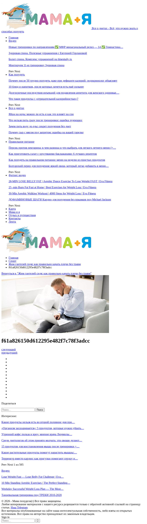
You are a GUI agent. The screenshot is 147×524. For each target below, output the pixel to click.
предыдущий (9, 352)
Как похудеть (17, 74)
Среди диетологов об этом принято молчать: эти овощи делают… (41, 440)
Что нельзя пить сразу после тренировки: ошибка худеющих (45, 120)
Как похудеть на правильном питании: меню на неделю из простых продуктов (57, 159)
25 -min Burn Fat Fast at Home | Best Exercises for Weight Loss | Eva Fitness (52, 187)
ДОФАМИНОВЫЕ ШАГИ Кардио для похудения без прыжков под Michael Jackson (60, 199)
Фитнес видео (17, 175)
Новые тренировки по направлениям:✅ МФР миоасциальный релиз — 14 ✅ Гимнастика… (66, 47)
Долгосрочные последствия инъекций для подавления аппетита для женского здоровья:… (64, 92)
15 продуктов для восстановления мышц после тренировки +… (40, 446)
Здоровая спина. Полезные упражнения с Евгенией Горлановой (48, 53)
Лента (12, 221)
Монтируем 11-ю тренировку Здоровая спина (36, 65)
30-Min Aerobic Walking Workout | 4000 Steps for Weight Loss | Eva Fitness (52, 193)
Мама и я (14, 212)
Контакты (15, 218)
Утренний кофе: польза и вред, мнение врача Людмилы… (36, 434)
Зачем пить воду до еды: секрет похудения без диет (40, 126)
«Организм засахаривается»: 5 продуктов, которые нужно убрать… (42, 428)
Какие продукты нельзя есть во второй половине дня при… (38, 422)
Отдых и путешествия (22, 215)
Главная (13, 37)
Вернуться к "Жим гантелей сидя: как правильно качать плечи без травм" (46, 273)
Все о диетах (16, 108)
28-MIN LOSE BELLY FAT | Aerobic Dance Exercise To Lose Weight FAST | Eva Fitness (60, 181)
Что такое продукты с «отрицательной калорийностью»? (43, 98)
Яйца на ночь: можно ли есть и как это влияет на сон (41, 114)
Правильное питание (21, 141)
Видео (12, 40)
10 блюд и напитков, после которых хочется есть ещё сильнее (46, 86)
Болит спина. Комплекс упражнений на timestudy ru (40, 59)
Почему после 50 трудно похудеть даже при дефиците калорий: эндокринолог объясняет (63, 80)
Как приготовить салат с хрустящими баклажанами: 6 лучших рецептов (53, 153)
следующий (8, 349)
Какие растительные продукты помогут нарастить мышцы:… (39, 452)
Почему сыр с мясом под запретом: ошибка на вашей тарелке (46, 132)
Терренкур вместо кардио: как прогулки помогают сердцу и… (39, 458)
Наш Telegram (19, 507)
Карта (12, 208)
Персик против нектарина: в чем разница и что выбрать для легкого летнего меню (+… (62, 147)
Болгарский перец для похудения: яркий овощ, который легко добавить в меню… (59, 165)
